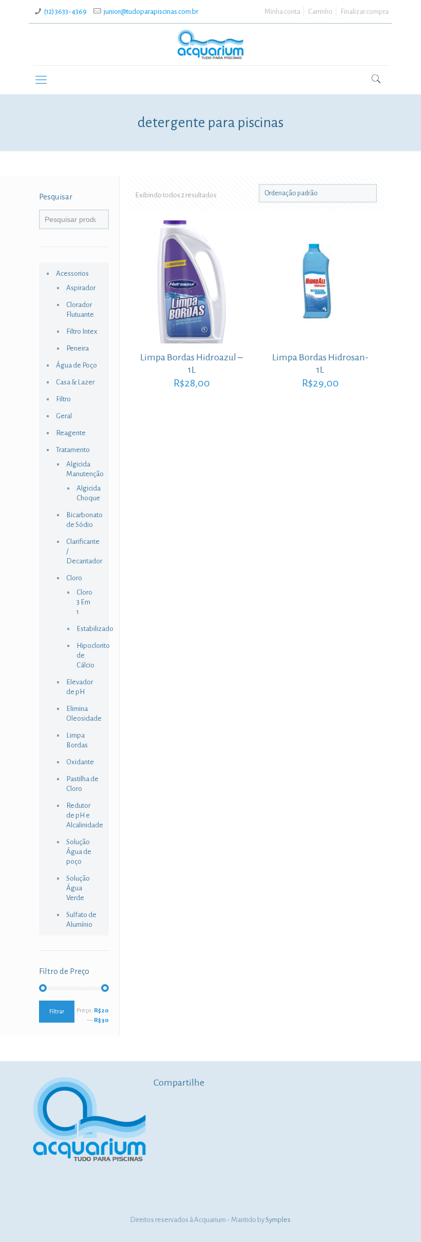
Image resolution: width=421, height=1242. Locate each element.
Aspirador (80, 288)
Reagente (71, 433)
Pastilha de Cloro (82, 783)
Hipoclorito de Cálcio (84, 655)
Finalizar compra (364, 11)
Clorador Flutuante (80, 309)
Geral (64, 416)
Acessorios (72, 273)
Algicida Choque (84, 493)
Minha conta (282, 11)
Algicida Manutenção (82, 469)
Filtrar (56, 1011)
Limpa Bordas (77, 740)
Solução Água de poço (78, 851)
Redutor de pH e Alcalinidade (82, 815)
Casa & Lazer (75, 382)
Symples (278, 1220)
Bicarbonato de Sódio (82, 519)
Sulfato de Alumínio (81, 919)
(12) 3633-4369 (65, 11)
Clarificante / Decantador (82, 551)
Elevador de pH (79, 687)
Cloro (74, 578)
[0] (366, 80)
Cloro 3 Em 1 (84, 602)
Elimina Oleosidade (82, 713)
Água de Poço (76, 365)
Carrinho (320, 11)
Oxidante (80, 762)
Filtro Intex (82, 331)
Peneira (77, 348)
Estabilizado (84, 629)
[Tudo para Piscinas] (210, 44)
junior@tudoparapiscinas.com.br (151, 11)
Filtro (63, 399)
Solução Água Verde (78, 888)
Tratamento (73, 450)
